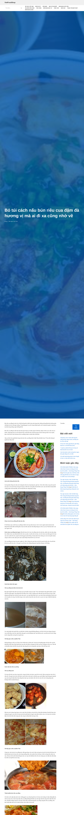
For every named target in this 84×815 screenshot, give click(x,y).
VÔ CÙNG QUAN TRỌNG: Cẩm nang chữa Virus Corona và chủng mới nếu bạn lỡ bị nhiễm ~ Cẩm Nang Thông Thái (69, 469)
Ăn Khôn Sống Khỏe (29, 8)
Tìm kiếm (62, 423)
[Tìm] (21, 8)
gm (6, 221)
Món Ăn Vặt (38, 6)
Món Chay (63, 8)
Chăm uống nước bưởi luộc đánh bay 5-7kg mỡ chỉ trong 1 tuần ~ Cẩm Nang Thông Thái (69, 520)
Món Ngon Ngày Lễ (47, 8)
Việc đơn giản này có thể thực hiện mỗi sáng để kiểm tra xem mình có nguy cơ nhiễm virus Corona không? (69, 474)
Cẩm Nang (45, 6)
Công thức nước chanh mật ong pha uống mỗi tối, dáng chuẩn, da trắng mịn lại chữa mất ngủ (69, 439)
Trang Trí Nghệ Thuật (72, 8)
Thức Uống (38, 8)
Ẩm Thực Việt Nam (29, 6)
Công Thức (56, 8)
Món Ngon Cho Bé (29, 9)
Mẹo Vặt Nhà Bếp (53, 6)
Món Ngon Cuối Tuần (63, 6)
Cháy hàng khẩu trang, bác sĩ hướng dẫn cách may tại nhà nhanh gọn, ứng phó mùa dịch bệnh (69, 503)
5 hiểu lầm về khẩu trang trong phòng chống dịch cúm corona (69, 489)
